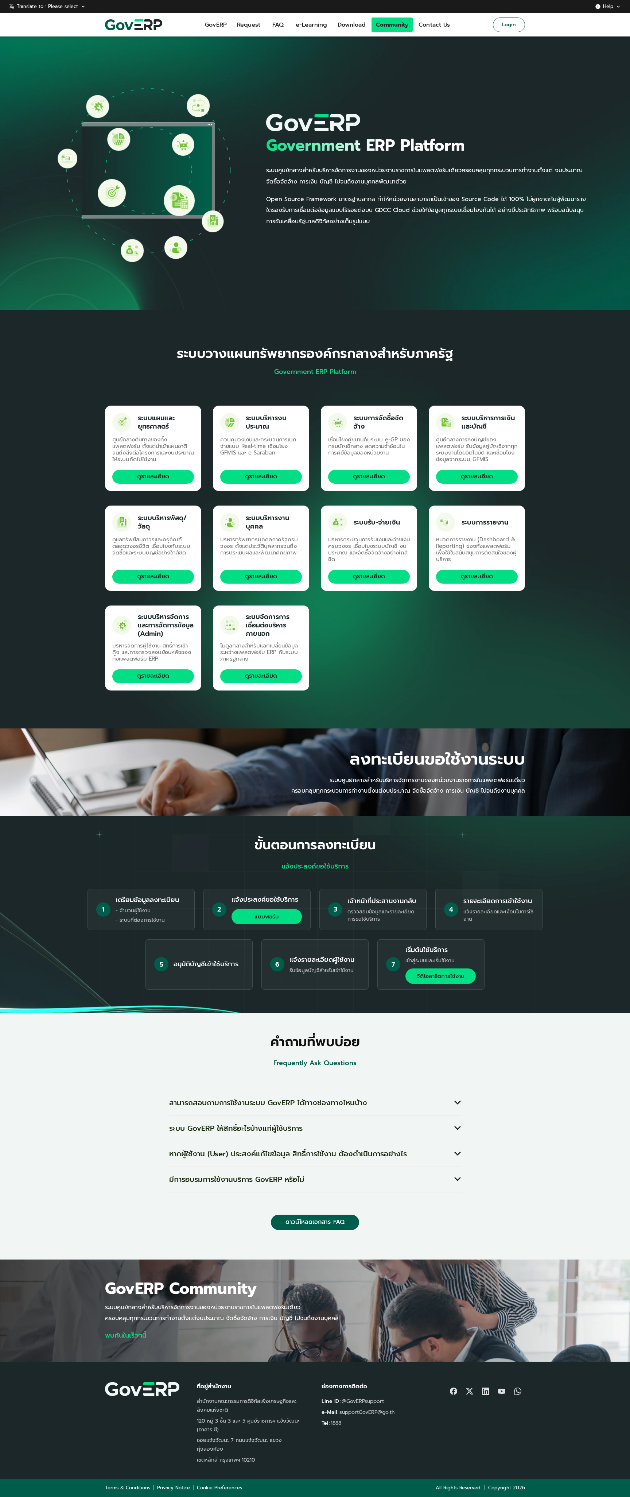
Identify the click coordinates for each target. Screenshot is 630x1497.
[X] (469, 1389)
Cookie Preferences (219, 1487)
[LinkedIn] (485, 1389)
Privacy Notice (173, 1487)
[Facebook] (453, 1389)
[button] (315, 1102)
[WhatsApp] (517, 1389)
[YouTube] (501, 1389)
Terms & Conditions (127, 1487)
